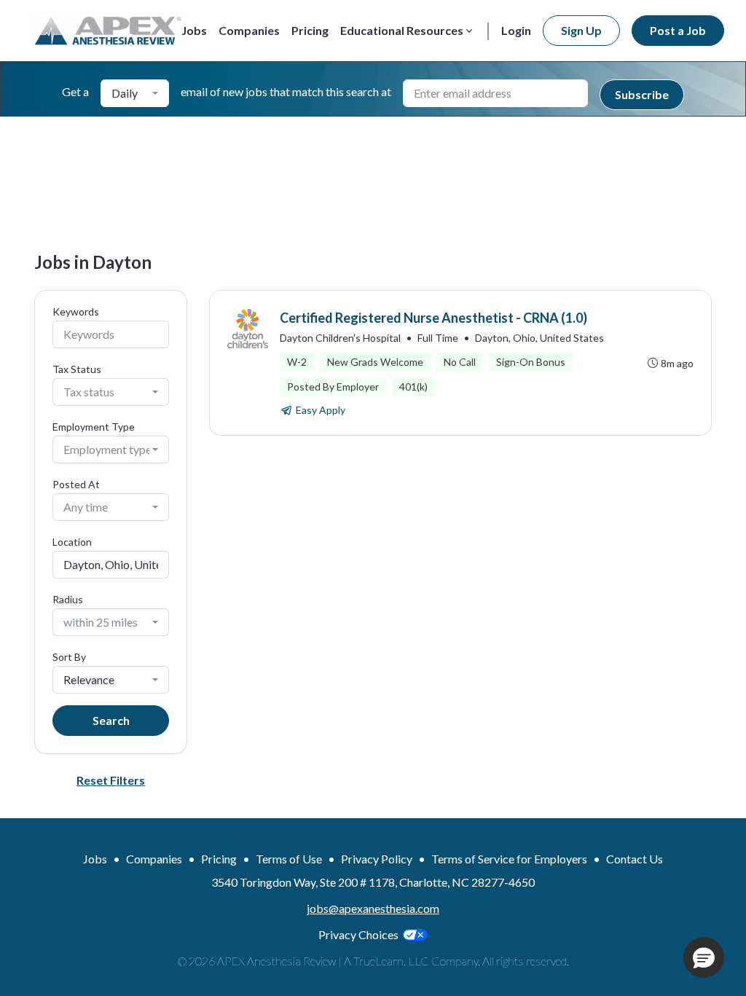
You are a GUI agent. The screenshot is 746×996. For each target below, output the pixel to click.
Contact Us (634, 859)
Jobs (194, 30)
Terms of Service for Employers (509, 859)
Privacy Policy (376, 859)
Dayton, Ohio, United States (539, 338)
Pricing (310, 30)
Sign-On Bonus (530, 362)
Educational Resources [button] (401, 30)
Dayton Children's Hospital (340, 338)
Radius (67, 599)
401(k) (413, 386)
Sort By (69, 657)
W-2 (297, 362)
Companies (249, 30)
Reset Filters (110, 780)
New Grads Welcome (375, 362)
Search (111, 720)
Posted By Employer (333, 386)
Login (516, 30)
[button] (703, 957)
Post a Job (678, 30)
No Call (460, 362)
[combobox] (135, 93)
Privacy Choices (358, 934)
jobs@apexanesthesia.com (373, 908)
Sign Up (581, 30)
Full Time (437, 338)
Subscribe (642, 94)
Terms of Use (289, 859)
